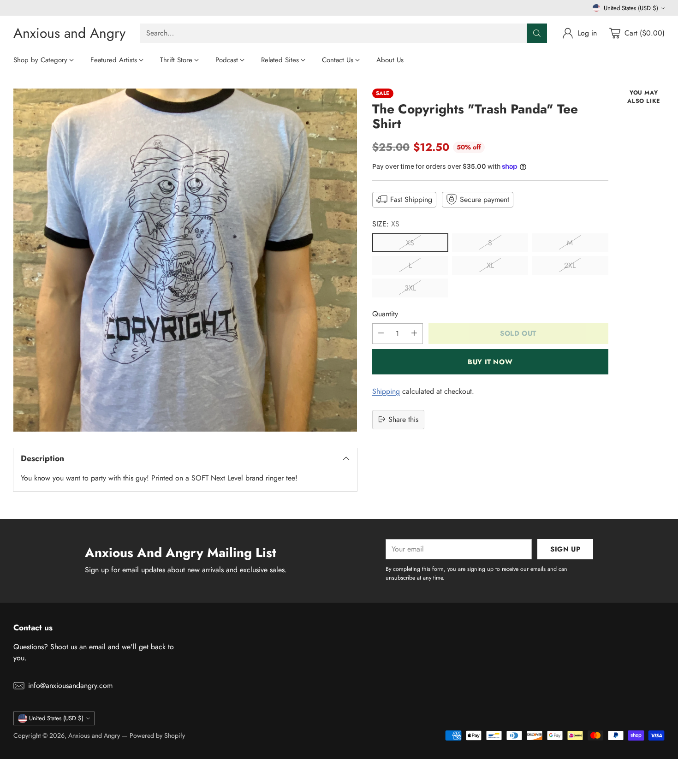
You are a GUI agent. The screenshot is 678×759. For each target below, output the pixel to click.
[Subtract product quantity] (381, 333)
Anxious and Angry (94, 735)
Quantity (385, 313)
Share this (403, 419)
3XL (410, 287)
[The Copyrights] (185, 260)
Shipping (386, 390)
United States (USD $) (631, 8)
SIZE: (385, 223)
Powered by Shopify (157, 735)
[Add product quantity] (414, 333)
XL (490, 265)
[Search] (537, 33)
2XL (570, 265)
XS (410, 242)
